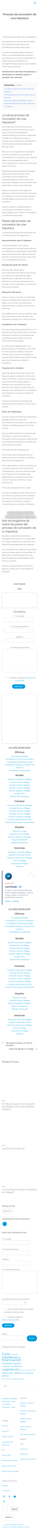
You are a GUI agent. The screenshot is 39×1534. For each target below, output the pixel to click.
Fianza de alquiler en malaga (21, 1049)
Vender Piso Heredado (19, 796)
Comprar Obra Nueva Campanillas (19, 822)
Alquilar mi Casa (19, 831)
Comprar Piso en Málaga (19, 808)
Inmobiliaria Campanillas (19, 770)
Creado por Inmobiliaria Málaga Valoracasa (16, 1527)
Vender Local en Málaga (19, 788)
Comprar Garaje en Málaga (19, 817)
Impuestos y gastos (11, 1363)
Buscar (4, 1334)
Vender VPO (19, 794)
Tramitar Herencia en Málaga (19, 858)
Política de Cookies (9, 1466)
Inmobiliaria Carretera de (19, 762)
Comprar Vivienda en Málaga (19, 805)
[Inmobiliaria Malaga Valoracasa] (13, 6)
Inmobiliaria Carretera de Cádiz (19, 923)
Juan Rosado (11, 887)
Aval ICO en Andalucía (13, 1148)
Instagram (15, 901)
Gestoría (19, 866)
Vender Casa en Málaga (20, 785)
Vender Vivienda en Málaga (19, 779)
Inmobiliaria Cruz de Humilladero (19, 921)
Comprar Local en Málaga (19, 814)
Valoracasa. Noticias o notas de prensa (17, 1374)
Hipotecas (24, 1454)
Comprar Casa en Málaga (19, 811)
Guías (6, 1353)
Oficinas (5, 1426)
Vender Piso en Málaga (19, 782)
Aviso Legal (6, 1455)
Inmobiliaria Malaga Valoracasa (13, 1524)
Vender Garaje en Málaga (19, 791)
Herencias (14, 1354)
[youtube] (15, 1496)
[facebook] (9, 1496)
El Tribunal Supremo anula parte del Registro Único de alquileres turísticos (18, 1106)
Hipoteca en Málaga (19, 863)
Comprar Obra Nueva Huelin (19, 819)
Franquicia (6, 1490)
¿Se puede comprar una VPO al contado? (19, 1044)
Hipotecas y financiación (11, 1359)
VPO (3, 1379)
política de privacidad (10, 1320)
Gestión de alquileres (28, 1459)
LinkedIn (8, 901)
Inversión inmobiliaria (12, 1366)
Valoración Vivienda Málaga (19, 852)
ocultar (18, 85)
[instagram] (4, 1496)
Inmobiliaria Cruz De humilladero (19, 759)
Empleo (5, 1485)
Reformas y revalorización (28, 1370)
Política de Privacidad (10, 1471)
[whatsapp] (4, 1501)
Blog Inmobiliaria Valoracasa (8, 1404)
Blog (4, 1101)
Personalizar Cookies (10, 1460)
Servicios (5, 1431)
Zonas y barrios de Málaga (15, 1379)
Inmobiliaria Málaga (19, 756)
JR (8, 876)
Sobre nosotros (8, 1437)
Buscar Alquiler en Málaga (19, 837)
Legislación (10, 1369)
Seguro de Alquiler (19, 840)
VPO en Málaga (19, 861)
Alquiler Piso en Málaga (19, 834)
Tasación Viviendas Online (19, 855)
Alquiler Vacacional (19, 843)
